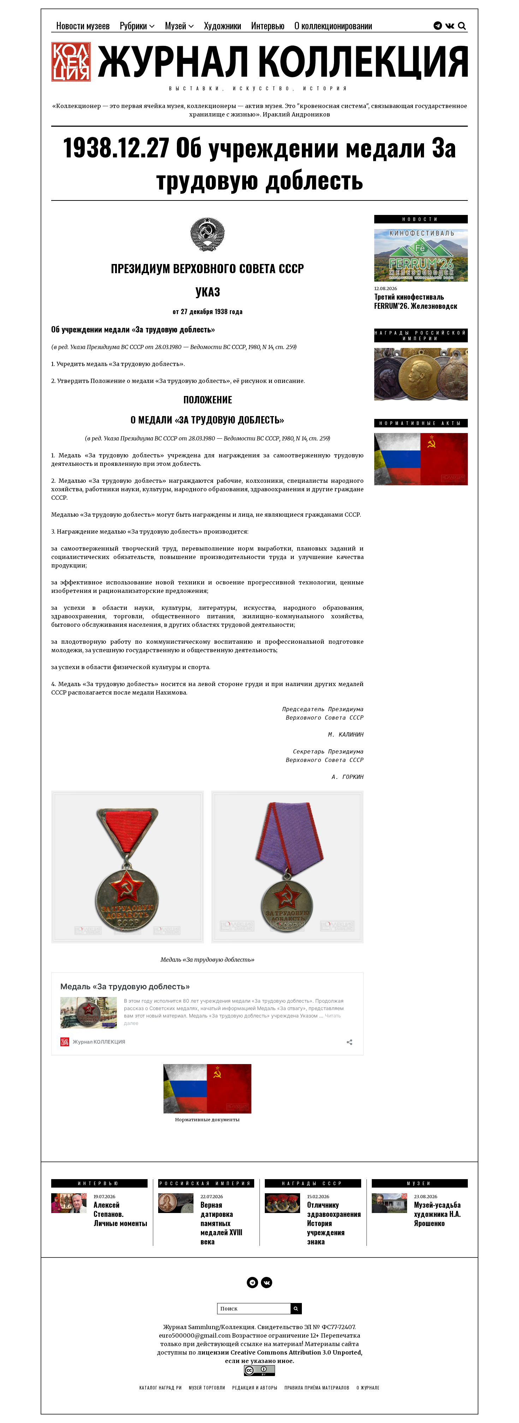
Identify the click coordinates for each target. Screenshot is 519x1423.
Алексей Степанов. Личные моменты (120, 1213)
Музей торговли (207, 1388)
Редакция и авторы (255, 1388)
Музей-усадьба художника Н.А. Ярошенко (437, 1213)
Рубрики (133, 25)
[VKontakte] (450, 25)
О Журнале (368, 1388)
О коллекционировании (333, 25)
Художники (222, 25)
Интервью (268, 25)
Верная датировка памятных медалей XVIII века (221, 1223)
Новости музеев (83, 25)
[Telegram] (438, 25)
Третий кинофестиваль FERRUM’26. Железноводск (415, 301)
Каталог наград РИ (160, 1388)
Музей (175, 25)
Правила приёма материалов (317, 1388)
